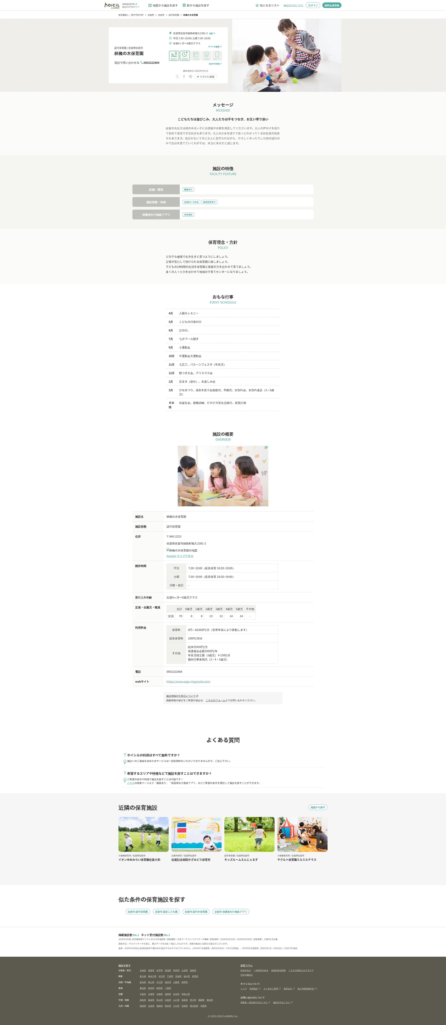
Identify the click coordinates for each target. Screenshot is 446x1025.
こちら (130, 783)
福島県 (193, 970)
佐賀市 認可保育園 (138, 911)
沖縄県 (203, 1005)
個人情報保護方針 (306, 988)
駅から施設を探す (195, 5)
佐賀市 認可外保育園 (196, 911)
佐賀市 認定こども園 (166, 911)
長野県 (185, 982)
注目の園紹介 (246, 974)
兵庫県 (151, 993)
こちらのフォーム (215, 700)
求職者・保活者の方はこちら (254, 1002)
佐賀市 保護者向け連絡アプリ (231, 911)
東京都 (143, 976)
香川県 (193, 999)
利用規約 (253, 988)
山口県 (176, 999)
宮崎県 (185, 1005)
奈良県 (176, 993)
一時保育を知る (261, 970)
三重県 (168, 987)
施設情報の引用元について (182, 696)
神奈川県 (152, 976)
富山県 (151, 982)
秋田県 (176, 970)
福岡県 (143, 1005)
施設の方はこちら (293, 5)
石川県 (159, 982)
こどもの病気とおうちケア (301, 970)
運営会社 (288, 988)
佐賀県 (151, 1005)
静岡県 (159, 987)
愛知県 (143, 987)
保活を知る (245, 970)
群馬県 (195, 976)
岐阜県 (151, 987)
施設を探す (124, 965)
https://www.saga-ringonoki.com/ (188, 681)
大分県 (176, 1005)
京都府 (159, 993)
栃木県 (187, 976)
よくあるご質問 (270, 988)
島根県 (151, 999)
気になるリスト (267, 5)
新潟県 (143, 982)
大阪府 (143, 993)
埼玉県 (162, 976)
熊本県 (168, 1005)
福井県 (168, 982)
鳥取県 (143, 999)
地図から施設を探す (163, 5)
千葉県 (170, 976)
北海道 (143, 970)
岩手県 (159, 970)
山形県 (185, 970)
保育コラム (246, 965)
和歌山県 (186, 993)
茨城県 (178, 976)
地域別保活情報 (278, 970)
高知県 (210, 999)
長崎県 (159, 1005)
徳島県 (185, 999)
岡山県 (159, 999)
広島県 (168, 999)
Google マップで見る (180, 556)
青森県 (151, 970)
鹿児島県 (194, 1005)
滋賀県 (168, 993)
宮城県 (168, 970)
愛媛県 (201, 999)
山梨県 (176, 982)
